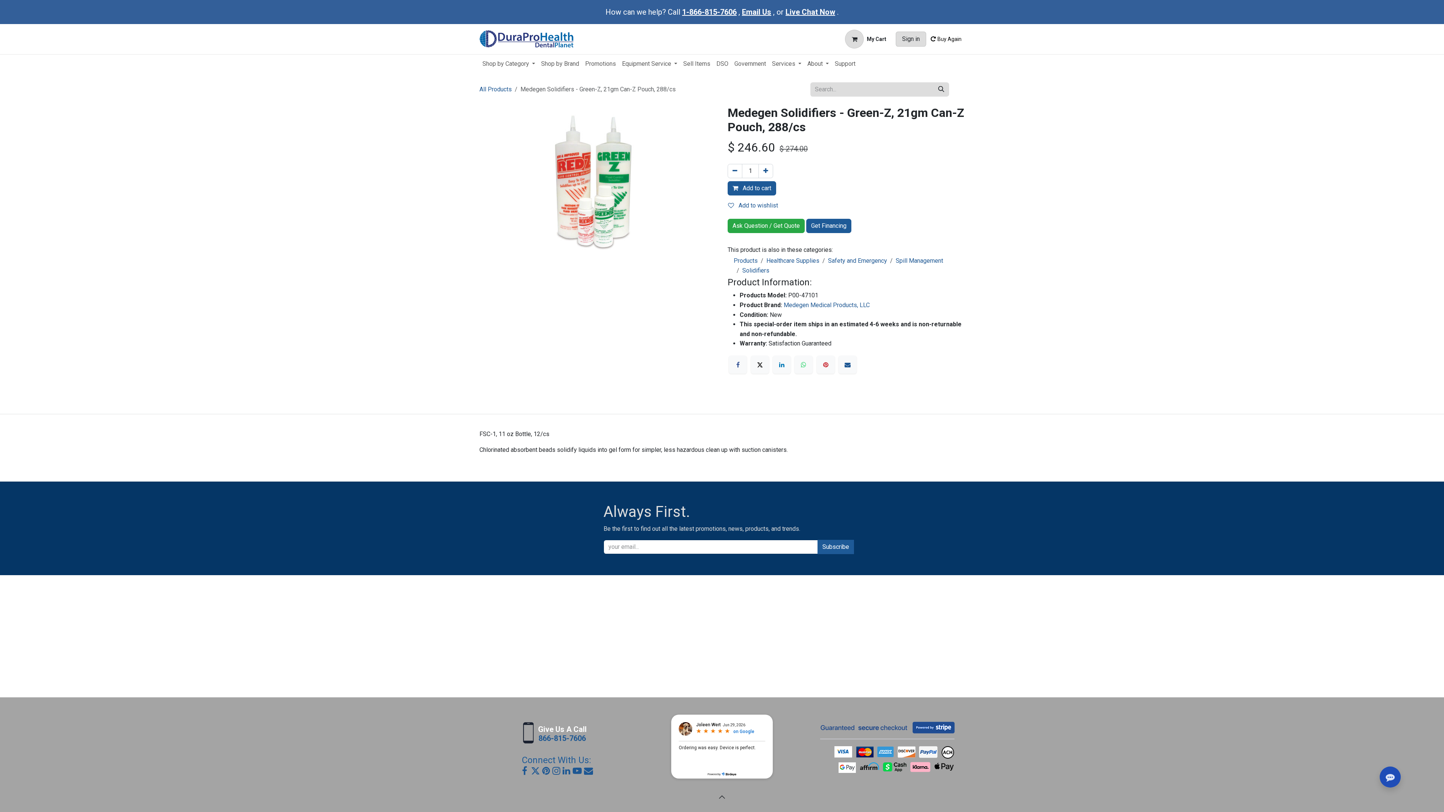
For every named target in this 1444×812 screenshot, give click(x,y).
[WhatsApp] (804, 365)
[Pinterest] (826, 365)
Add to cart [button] (756, 188)
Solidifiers (755, 270)
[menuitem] (508, 64)
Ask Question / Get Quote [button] (766, 225)
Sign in (911, 38)
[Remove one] (735, 171)
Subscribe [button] (835, 546)
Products (746, 260)
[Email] (848, 365)
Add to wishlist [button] (757, 205)
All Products (495, 89)
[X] (760, 365)
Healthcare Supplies (792, 260)
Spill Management (919, 260)
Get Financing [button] (828, 225)
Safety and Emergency (857, 260)
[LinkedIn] (782, 365)
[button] (722, 797)
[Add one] (765, 171)
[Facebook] (738, 365)
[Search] (941, 89)
